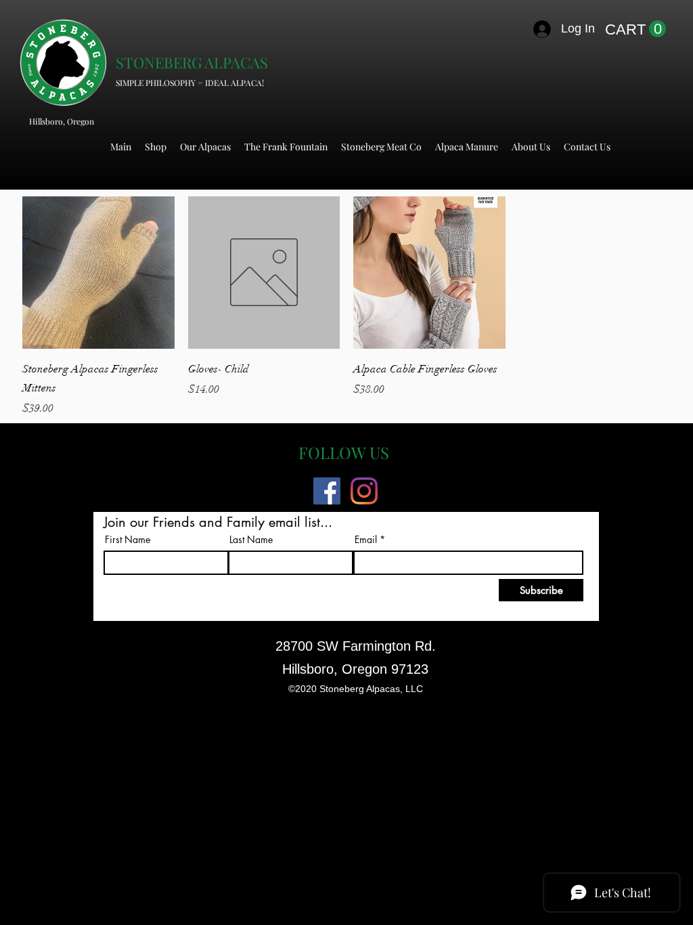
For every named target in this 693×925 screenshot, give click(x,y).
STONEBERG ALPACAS (192, 62)
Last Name (251, 539)
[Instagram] (364, 490)
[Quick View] (98, 272)
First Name (127, 539)
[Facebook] (326, 490)
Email (366, 539)
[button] (635, 29)
